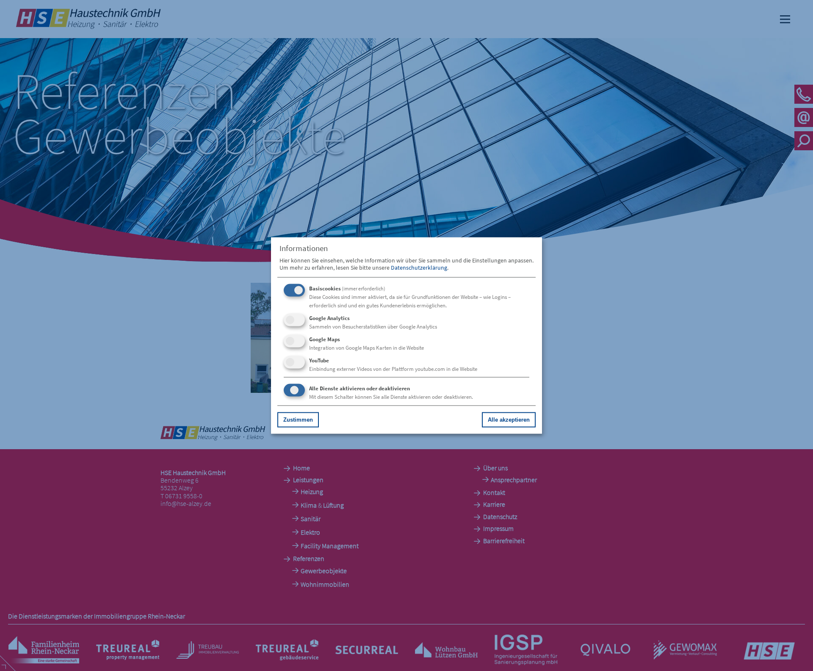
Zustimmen (298, 419)
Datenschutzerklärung (419, 267)
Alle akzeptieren (509, 419)
